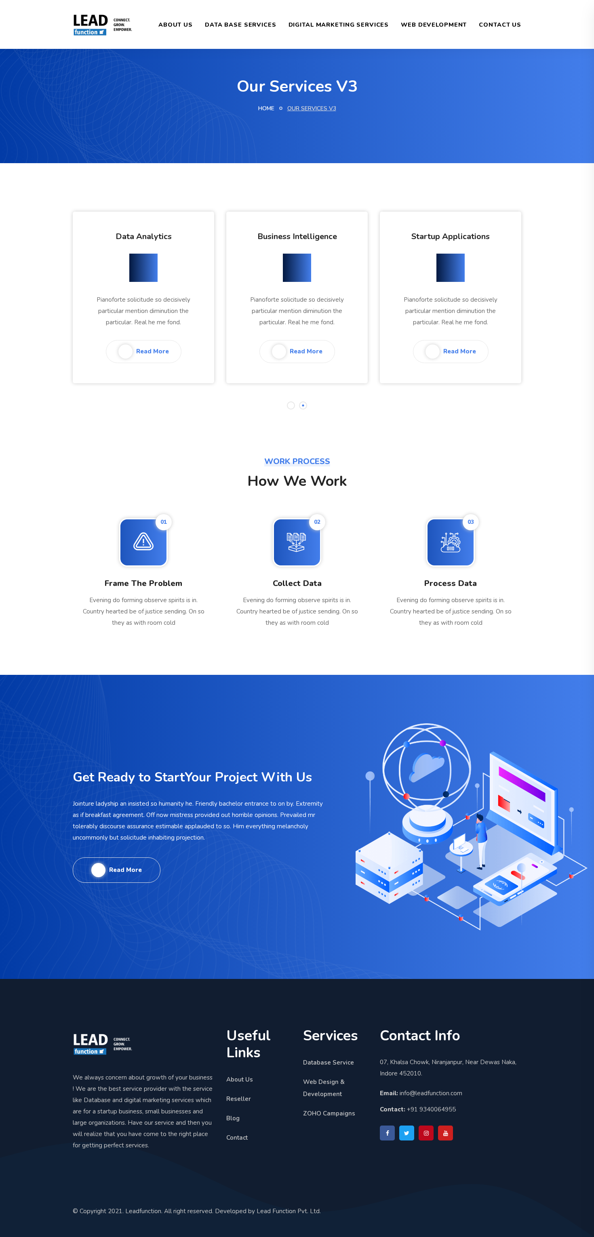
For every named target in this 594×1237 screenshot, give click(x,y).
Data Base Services (240, 25)
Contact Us (500, 25)
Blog (233, 1118)
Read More (152, 351)
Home (266, 108)
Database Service (328, 1062)
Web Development (434, 25)
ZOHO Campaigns (329, 1113)
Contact (237, 1138)
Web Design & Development (324, 1088)
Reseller (238, 1099)
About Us (175, 25)
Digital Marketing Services (339, 25)
